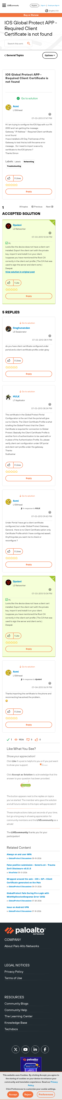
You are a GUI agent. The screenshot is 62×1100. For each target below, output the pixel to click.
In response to (31, 508)
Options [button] (49, 55)
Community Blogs (16, 1003)
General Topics (15, 55)
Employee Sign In (53, 5)
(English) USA (54, 11)
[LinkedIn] (35, 1049)
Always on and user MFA (19, 854)
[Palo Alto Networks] (31, 931)
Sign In (43, 5)
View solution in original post (20, 272)
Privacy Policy (14, 971)
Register (34, 5)
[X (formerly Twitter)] (16, 1049)
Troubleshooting (14, 166)
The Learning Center (19, 1016)
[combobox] (18, 43)
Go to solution (29, 98)
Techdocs (11, 1029)
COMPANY (13, 940)
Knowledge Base (16, 1022)
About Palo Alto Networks (22, 946)
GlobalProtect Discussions (20, 858)
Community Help (16, 1010)
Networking (29, 162)
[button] (13, 1094)
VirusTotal (13, 873)
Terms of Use (13, 978)
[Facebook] (45, 1049)
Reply (29, 191)
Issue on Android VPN (18, 907)
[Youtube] (25, 1049)
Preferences (46, 1094)
